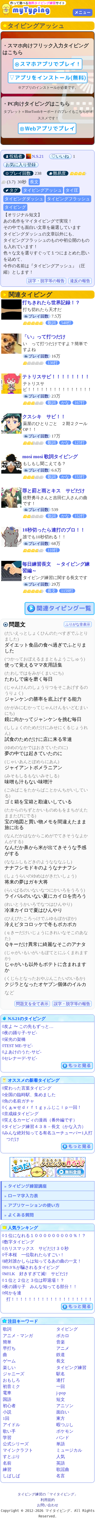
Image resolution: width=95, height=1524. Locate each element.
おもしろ (11, 1380)
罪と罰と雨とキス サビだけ (53, 490)
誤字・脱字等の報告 (46, 281)
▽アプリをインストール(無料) (47, 77)
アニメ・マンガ (18, 1335)
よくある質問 (21, 1215)
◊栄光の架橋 (14, 1039)
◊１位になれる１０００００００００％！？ (44, 1235)
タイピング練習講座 (27, 1186)
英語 (60, 1463)
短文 (60, 1399)
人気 (60, 1456)
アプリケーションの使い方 (34, 1205)
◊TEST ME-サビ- (17, 1045)
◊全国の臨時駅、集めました (29, 1094)
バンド (62, 1437)
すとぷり (11, 1456)
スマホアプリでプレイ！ (50, 64)
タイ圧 (71, 190)
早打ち (9, 1348)
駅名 (60, 1374)
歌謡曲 (62, 1469)
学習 (7, 1437)
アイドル (11, 1424)
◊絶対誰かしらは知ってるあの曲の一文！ (42, 1261)
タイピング (15, 207)
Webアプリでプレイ (50, 128)
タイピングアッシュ (42, 190)
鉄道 (60, 1354)
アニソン (64, 1405)
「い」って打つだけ (44, 336)
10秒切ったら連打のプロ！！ (53, 530)
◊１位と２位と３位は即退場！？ (33, 1280)
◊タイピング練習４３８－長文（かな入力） (44, 1126)
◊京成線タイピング (20, 1113)
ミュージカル (69, 1450)
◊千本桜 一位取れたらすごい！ (33, 1254)
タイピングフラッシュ (68, 198)
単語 (60, 1444)
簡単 (7, 1342)
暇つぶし (64, 1424)
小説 (7, 1412)
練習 (7, 1469)
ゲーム (9, 1361)
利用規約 (48, 1500)
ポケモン (64, 1431)
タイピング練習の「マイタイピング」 (47, 1494)
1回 (6, 1418)
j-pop (61, 1392)
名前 (7, 1463)
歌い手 (9, 1431)
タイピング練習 (71, 1367)
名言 (60, 1475)
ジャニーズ (13, 1374)
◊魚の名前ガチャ (18, 1101)
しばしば (11, 1475)
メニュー (82, 12)
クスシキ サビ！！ (44, 416)
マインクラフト (18, 1450)
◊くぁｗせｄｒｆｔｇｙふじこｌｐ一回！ (42, 1107)
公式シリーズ (16, 1444)
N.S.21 (38, 156)
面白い (62, 1412)
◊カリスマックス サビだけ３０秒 (35, 1248)
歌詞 (7, 1329)
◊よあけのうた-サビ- (22, 1052)
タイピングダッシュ (24, 198)
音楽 (60, 1342)
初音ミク (11, 1386)
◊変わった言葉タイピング (26, 1088)
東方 (60, 1418)
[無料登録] (48, 1167)
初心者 (9, 1405)
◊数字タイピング (18, 1242)
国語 (7, 1399)
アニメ (62, 1348)
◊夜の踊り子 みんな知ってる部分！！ (39, 1286)
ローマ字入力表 (23, 1195)
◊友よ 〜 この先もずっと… (27, 1026)
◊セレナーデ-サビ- (19, 1058)
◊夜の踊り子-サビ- (19, 1032)
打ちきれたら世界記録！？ (51, 302)
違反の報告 (80, 281)
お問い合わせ (47, 1505)
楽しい (9, 1367)
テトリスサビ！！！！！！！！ (56, 376)
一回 (60, 1386)
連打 (60, 1380)
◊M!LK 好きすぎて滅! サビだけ (35, 1273)
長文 (34, 182)
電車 (7, 1392)
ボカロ (62, 1335)
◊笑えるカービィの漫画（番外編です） (39, 1120)
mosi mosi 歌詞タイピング (50, 456)
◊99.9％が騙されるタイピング (30, 1267)
